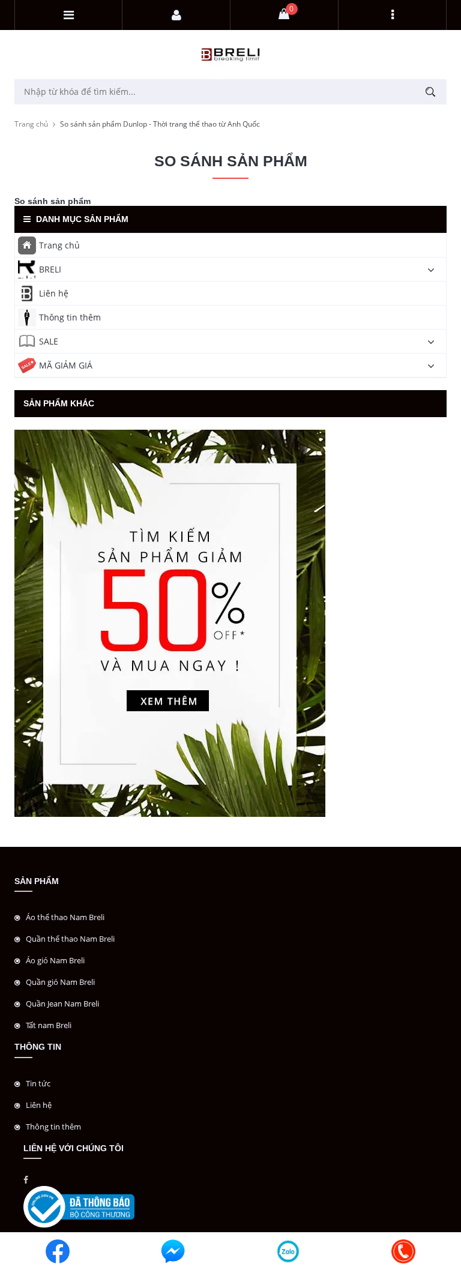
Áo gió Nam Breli (55, 960)
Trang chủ (31, 124)
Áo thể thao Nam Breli (65, 917)
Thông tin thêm (70, 317)
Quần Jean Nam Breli (62, 1003)
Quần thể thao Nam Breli (70, 938)
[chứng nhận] (78, 1206)
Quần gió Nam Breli (60, 982)
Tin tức (38, 1083)
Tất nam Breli (48, 1025)
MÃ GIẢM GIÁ (65, 365)
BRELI (50, 269)
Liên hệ (53, 293)
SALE (48, 341)
